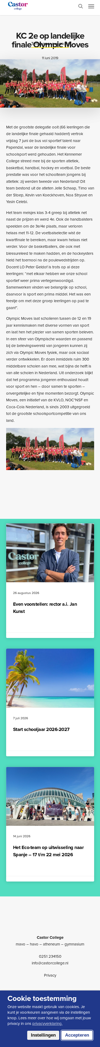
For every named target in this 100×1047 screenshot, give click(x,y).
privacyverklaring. (47, 1023)
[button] (91, 6)
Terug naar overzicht (50, 44)
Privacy (50, 975)
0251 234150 (50, 956)
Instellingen (43, 1035)
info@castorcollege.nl (50, 963)
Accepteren (77, 1035)
